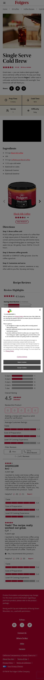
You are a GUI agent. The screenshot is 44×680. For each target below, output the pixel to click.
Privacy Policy (19, 316)
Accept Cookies (22, 367)
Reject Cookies (22, 362)
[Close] (40, 310)
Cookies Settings (22, 356)
